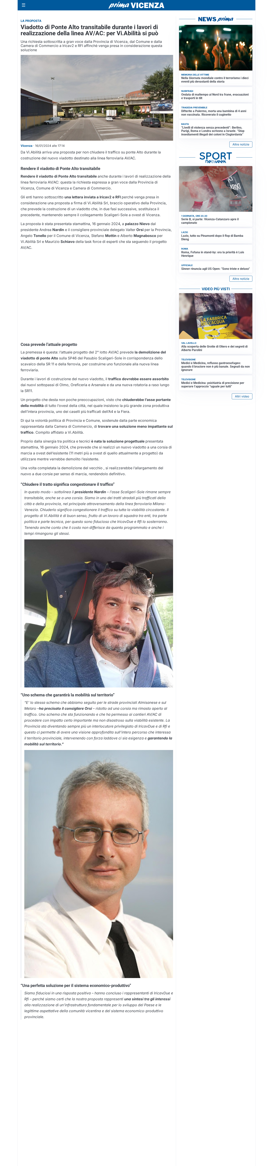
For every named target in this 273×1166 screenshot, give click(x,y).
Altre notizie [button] (241, 144)
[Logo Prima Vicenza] (136, 5)
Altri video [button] (242, 396)
